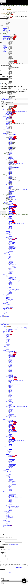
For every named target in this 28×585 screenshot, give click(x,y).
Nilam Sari (13, 61)
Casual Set (8, 254)
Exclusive (5, 47)
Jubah (7, 137)
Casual (4, 153)
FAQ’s (4, 37)
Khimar (8, 231)
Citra (10, 44)
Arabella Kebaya (13, 114)
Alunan (11, 192)
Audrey (7, 118)
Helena (10, 72)
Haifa (11, 121)
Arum (10, 93)
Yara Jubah (11, 243)
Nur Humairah (12, 147)
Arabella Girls (12, 179)
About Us (5, 28)
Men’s (4, 203)
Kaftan (7, 152)
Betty (7, 19)
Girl (7, 176)
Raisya (12, 211)
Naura (10, 287)
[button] (24, 580)
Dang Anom (12, 96)
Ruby (7, 24)
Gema (10, 51)
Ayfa (10, 256)
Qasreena (11, 271)
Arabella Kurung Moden (14, 67)
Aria (10, 259)
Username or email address (6, 537)
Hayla (10, 82)
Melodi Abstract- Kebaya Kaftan (16, 123)
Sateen (10, 263)
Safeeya (11, 234)
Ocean (13, 166)
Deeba (7, 26)
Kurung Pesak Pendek (11, 99)
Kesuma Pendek (9, 301)
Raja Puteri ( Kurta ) (13, 190)
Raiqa (11, 109)
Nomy (10, 269)
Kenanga (12, 107)
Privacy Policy (6, 38)
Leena (10, 187)
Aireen (10, 56)
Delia (10, 54)
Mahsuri (9, 17)
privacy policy (19, 567)
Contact (4, 29)
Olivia (10, 94)
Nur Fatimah (12, 248)
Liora (10, 69)
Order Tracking (6, 36)
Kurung (4, 33)
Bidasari (8, 195)
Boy (7, 188)
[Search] (2, 106)
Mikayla (11, 244)
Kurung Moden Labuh (11, 34)
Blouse (7, 158)
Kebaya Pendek (9, 119)
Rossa (10, 284)
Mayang (12, 39)
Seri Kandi (13, 62)
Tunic (10, 272)
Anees (10, 118)
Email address (3, 559)
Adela (10, 166)
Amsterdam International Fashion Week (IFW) (16, 11)
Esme (7, 32)
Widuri (10, 43)
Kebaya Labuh (9, 203)
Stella (10, 76)
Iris (10, 177)
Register (8, 549)
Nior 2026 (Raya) (8, 14)
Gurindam (11, 191)
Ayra (10, 79)
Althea (10, 81)
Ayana (10, 286)
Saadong (12, 37)
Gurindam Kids (12, 177)
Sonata (10, 52)
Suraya (12, 212)
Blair (10, 74)
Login (10, 572)
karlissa (11, 58)
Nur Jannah (11, 246)
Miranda (8, 22)
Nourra (10, 236)
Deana (10, 116)
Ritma (10, 164)
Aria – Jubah (12, 142)
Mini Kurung (9, 84)
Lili (11, 108)
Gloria (10, 273)
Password (2, 541)
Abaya (7, 133)
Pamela (11, 261)
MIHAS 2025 (9, 113)
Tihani (10, 48)
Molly (7, 23)
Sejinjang (12, 204)
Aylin (10, 268)
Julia (10, 83)
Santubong (12, 36)
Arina (10, 241)
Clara (7, 28)
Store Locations (6, 30)
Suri (7, 202)
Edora (10, 71)
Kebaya (4, 48)
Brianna (11, 68)
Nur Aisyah (11, 249)
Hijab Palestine (9, 307)
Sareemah (11, 124)
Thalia (10, 46)
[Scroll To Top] (1, 82)
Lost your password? (13, 544)
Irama (10, 49)
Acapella (11, 186)
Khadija (11, 57)
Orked (12, 122)
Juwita (7, 198)
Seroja (12, 239)
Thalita (10, 47)
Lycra (4, 129)
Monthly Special (7, 208)
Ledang (12, 38)
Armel (10, 128)
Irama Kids (11, 178)
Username (2, 556)
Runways (7, 9)
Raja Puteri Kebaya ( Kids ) (15, 181)
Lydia (10, 127)
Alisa (10, 78)
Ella (10, 88)
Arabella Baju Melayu (14, 289)
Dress (4, 46)
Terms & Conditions (7, 39)
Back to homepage (4, 18)
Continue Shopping (4, 79)
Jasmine (11, 98)
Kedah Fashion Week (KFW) (12, 12)
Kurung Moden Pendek (11, 59)
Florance (8, 27)
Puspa (10, 42)
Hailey (7, 21)
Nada (10, 53)
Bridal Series (6, 194)
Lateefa (11, 262)
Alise (10, 217)
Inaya (10, 132)
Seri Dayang (13, 238)
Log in (2, 547)
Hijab (4, 205)
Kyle (10, 257)
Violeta (14, 267)
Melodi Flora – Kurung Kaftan (16, 63)
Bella (10, 73)
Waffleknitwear (12, 164)
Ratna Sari (11, 97)
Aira (7, 131)
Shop (4, 209)
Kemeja (8, 204)
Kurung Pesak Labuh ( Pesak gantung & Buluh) (16, 89)
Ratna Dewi (13, 106)
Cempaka (8, 297)
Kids (4, 174)
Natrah (10, 201)
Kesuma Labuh (9, 299)
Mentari (11, 41)
